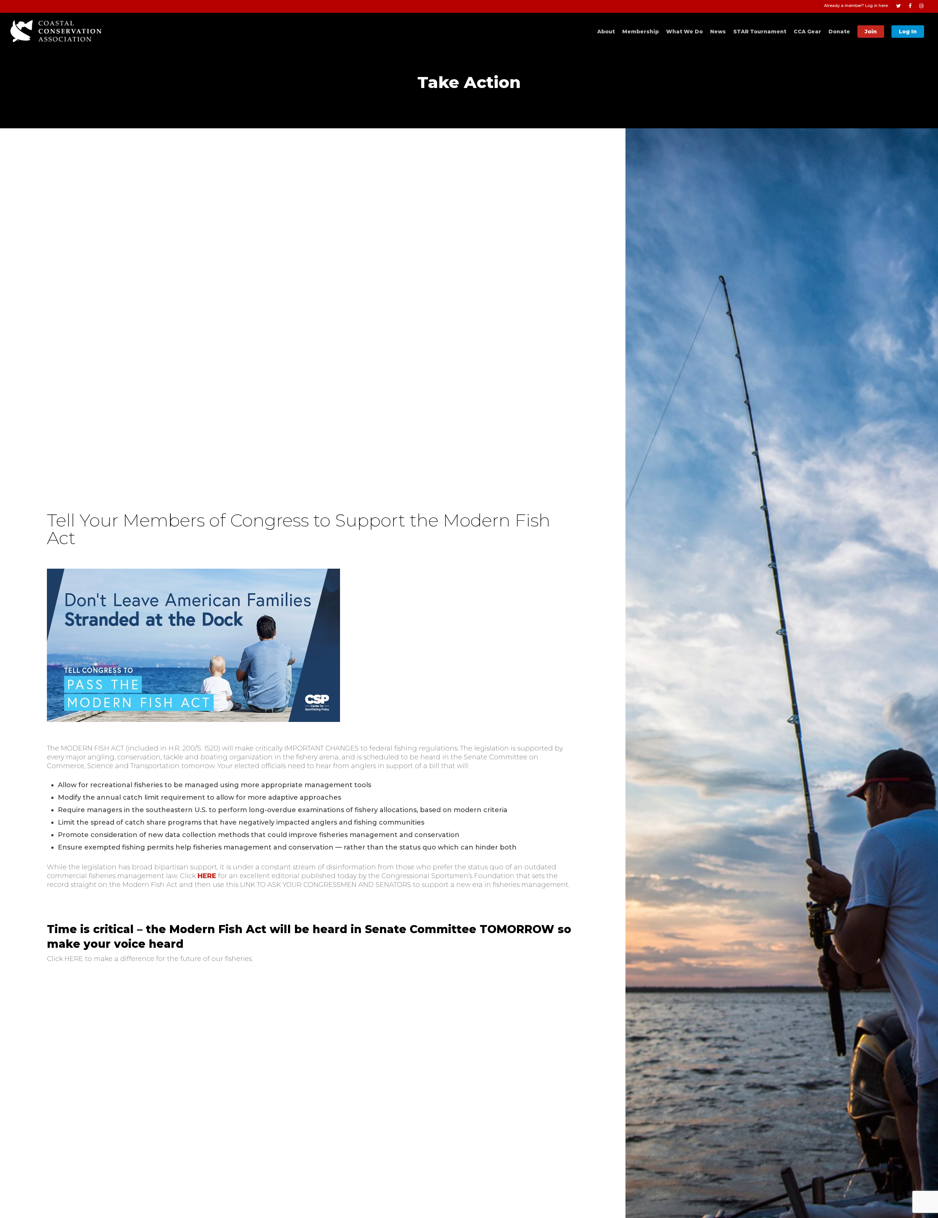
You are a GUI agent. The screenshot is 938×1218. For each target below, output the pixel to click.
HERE (206, 876)
